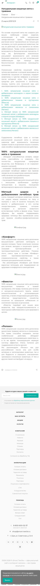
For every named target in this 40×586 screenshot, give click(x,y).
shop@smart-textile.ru (21, 531)
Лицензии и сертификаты (20, 484)
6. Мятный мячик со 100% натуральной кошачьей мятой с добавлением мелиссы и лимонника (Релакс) (20, 128)
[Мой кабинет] (33, 3)
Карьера (20, 440)
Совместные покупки (20, 493)
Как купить (20, 416)
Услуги (20, 424)
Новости (20, 438)
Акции (20, 420)
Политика (20, 478)
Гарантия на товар (20, 472)
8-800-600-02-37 (20, 525)
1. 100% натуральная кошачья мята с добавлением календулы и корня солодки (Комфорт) (20, 93)
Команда (20, 443)
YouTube (18, 542)
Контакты (20, 452)
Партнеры (20, 449)
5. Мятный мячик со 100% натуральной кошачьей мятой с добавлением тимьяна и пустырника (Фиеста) (20, 121)
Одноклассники (22, 542)
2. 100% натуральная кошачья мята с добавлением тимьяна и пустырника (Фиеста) (20, 100)
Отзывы (20, 446)
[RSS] (33, 21)
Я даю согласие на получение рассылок (17, 403)
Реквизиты (20, 475)
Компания (20, 431)
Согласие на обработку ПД (20, 456)
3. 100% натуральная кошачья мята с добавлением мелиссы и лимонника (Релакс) (20, 107)
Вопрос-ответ (20, 513)
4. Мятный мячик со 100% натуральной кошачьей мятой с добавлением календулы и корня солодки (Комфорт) (20, 114)
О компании (20, 435)
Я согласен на (20, 400)
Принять (7, 580)
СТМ (20, 488)
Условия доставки (20, 469)
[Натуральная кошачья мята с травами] (20, 27)
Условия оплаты (20, 467)
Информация (20, 463)
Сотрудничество (20, 491)
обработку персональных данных (24, 400)
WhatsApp (32, 542)
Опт (20, 518)
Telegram (13, 542)
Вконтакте (8, 542)
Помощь (20, 500)
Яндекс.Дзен (20, 547)
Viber (27, 542)
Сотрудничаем (20, 516)
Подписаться (31, 395)
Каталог (20, 412)
